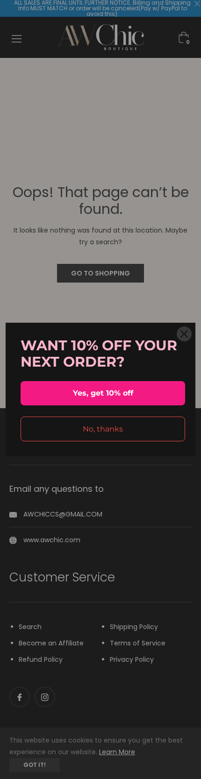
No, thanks (103, 429)
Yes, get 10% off (103, 393)
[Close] (184, 334)
